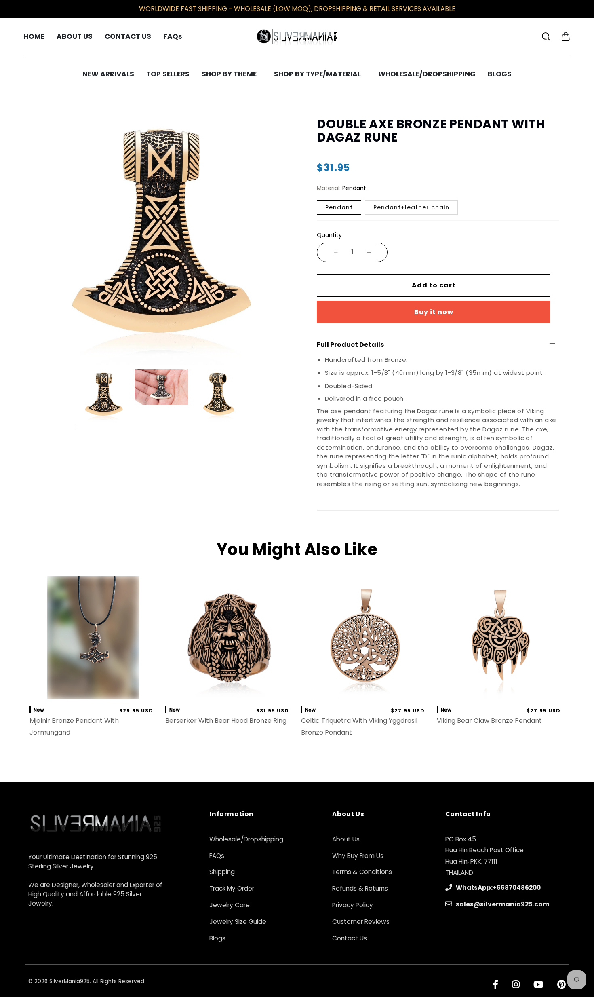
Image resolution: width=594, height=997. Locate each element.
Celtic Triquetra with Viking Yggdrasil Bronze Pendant (359, 726)
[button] (565, 36)
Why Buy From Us (357, 855)
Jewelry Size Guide (237, 921)
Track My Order (231, 888)
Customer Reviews (361, 921)
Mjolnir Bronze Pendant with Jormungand (74, 726)
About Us (346, 839)
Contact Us (349, 938)
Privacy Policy (352, 905)
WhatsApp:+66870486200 (498, 887)
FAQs (216, 855)
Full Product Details (350, 344)
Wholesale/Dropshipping (246, 839)
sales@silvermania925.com (502, 904)
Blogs (217, 938)
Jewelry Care (229, 905)
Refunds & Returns (360, 888)
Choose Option (93, 690)
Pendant (339, 207)
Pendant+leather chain (411, 207)
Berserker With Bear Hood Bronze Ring (225, 720)
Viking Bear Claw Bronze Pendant (489, 720)
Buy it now (433, 312)
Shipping (222, 872)
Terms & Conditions (362, 872)
